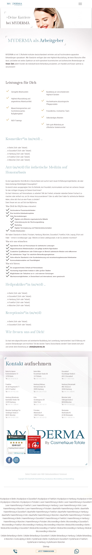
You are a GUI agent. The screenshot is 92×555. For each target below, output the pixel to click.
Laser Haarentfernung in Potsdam (38, 508)
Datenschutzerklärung (52, 474)
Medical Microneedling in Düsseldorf (15, 528)
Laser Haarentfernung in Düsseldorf (77, 502)
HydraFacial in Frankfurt (78, 539)
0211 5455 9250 (69, 379)
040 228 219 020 (41, 392)
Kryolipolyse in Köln (84, 499)
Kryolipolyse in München (10, 502)
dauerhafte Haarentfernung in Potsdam (75, 515)
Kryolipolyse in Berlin (8, 499)
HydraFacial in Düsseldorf (58, 539)
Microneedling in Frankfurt (12, 525)
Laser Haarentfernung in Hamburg (45, 505)
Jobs (39, 474)
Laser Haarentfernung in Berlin (51, 502)
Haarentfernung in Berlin (12, 518)
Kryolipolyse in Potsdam (30, 502)
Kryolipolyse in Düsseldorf (27, 499)
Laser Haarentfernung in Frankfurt (18, 505)
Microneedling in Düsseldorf (77, 521)
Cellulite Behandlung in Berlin (11, 535)
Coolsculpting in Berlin (22, 539)
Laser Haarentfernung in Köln (70, 505)
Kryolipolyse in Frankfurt (47, 499)
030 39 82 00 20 (13, 379)
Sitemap (46, 546)
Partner (27, 474)
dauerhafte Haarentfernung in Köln (15, 515)
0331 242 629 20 (41, 417)
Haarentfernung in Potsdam (36, 521)
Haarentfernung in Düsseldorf (33, 518)
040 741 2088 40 (69, 392)
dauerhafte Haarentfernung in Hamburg (73, 512)
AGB (43, 474)
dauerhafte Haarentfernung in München (44, 515)
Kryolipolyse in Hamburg (66, 499)
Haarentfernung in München (14, 521)
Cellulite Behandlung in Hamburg (62, 535)
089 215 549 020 (69, 404)
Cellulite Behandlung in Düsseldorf (36, 535)
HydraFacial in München (56, 542)
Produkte (33, 474)
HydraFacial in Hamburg (36, 542)
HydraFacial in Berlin (39, 539)
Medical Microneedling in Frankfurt (43, 528)
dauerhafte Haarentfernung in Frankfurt (42, 512)
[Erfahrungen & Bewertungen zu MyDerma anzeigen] (16, 444)
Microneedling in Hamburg (33, 525)
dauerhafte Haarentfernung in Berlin (65, 508)
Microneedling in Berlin (56, 521)
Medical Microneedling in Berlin (77, 525)
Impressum (63, 474)
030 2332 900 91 (41, 379)
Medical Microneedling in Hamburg (70, 528)
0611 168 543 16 (69, 417)
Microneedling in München (54, 525)
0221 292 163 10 (41, 404)
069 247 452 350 (13, 392)
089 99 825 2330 (13, 417)
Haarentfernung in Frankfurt (56, 518)
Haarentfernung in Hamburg (78, 518)
